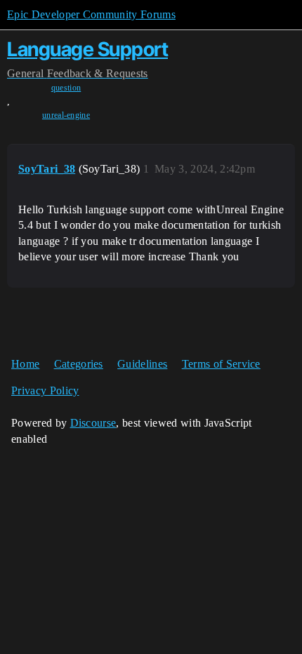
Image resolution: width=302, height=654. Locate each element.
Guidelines (142, 364)
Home (25, 364)
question (66, 88)
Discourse (93, 423)
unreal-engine (66, 115)
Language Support (87, 49)
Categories (78, 364)
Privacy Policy (45, 390)
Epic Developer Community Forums (91, 14)
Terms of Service (221, 364)
